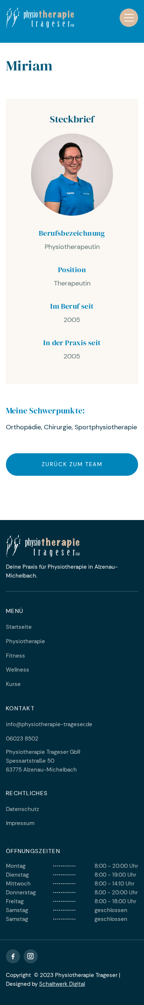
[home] (40, 17)
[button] (129, 17)
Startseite (19, 627)
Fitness (15, 655)
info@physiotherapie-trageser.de (49, 724)
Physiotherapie (25, 641)
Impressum (20, 823)
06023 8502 (22, 738)
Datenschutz (22, 809)
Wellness (17, 669)
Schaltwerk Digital (62, 984)
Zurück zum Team (72, 464)
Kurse (13, 684)
